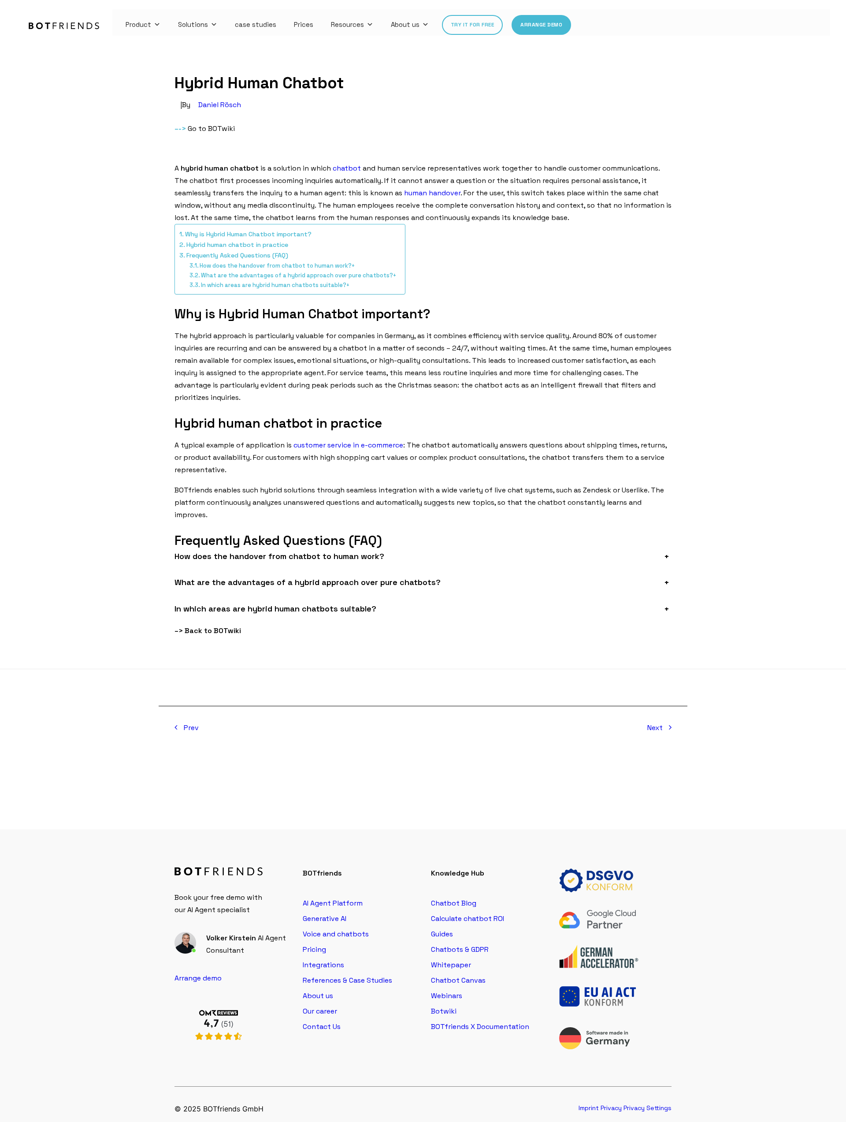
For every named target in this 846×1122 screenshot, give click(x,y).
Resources (347, 24)
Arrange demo (541, 24)
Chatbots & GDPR (460, 949)
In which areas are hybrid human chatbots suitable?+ (275, 285)
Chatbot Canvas (458, 980)
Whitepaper (451, 964)
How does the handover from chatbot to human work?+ (277, 265)
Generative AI (324, 918)
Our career (320, 1011)
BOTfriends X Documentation (480, 1026)
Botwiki (443, 1011)
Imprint (589, 1108)
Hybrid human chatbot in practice (237, 245)
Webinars (446, 995)
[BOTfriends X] (218, 1050)
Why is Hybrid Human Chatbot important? (248, 234)
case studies (255, 24)
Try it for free (472, 24)
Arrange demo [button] (198, 978)
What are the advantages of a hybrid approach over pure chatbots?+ (298, 275)
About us (405, 24)
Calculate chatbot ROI (467, 918)
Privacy (611, 1108)
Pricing (314, 949)
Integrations (323, 964)
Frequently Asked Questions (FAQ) (237, 255)
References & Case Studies (347, 980)
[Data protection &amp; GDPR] (598, 880)
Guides (442, 934)
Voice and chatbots (336, 934)
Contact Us (322, 1026)
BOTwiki (221, 128)
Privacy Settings (647, 1108)
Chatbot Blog (453, 903)
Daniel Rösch (219, 104)
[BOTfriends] (64, 25)
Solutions (193, 24)
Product (138, 24)
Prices (303, 24)
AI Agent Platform (333, 903)
